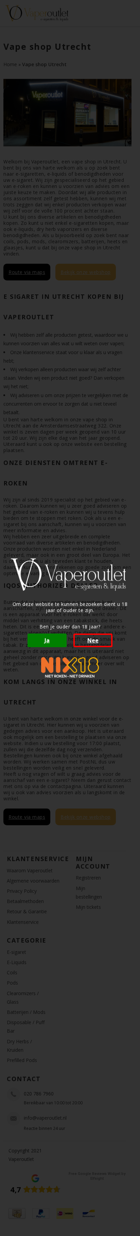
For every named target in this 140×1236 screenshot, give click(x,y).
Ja (47, 640)
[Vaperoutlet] (70, 574)
